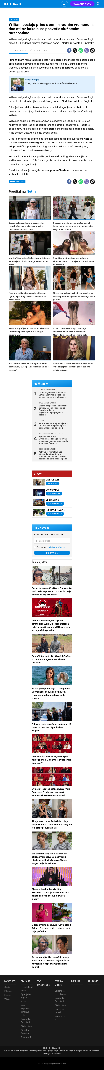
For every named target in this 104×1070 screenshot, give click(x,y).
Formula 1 (26, 1037)
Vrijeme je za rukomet (60, 992)
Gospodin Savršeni (25, 1021)
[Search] (98, 3)
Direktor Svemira (25, 1032)
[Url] (92, 50)
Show (38, 473)
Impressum (8, 1050)
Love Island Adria (26, 989)
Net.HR (75, 981)
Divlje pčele (26, 1026)
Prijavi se (52, 553)
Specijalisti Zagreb (26, 996)
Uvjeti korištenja (21, 1050)
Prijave (93, 981)
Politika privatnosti (38, 1050)
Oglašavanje (52, 1050)
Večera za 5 (60, 1018)
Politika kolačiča (66, 1050)
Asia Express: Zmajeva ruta (25, 1010)
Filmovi (8, 991)
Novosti (10, 981)
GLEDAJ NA (78, 4)
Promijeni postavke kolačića (86, 1050)
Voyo (7, 999)
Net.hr (32, 191)
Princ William (17, 181)
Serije (7, 987)
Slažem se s (51, 547)
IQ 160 (24, 1001)
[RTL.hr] (12, 4)
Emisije (7, 995)
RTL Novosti (42, 527)
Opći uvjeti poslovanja (51, 1053)
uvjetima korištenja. (56, 547)
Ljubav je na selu (59, 1011)
